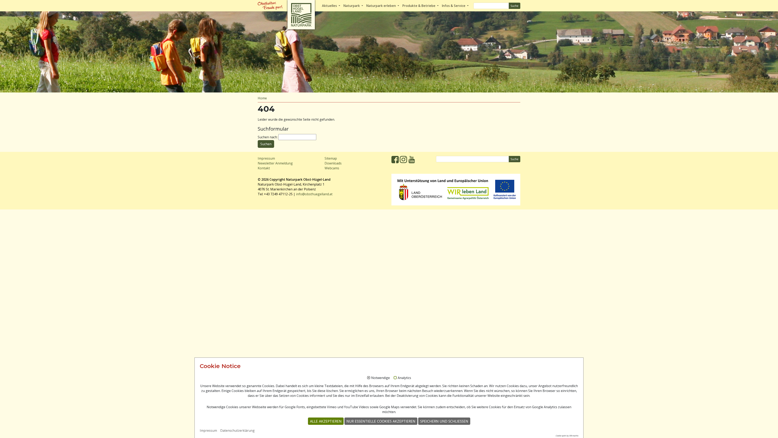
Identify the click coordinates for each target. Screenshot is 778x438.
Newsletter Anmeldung (275, 163)
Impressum (266, 158)
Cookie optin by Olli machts (567, 435)
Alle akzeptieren (326, 421)
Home (262, 98)
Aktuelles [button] (330, 5)
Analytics (404, 378)
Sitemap (331, 158)
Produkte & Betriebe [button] (419, 5)
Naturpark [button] (352, 5)
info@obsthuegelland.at (314, 194)
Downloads (333, 163)
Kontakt (264, 168)
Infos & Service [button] (454, 5)
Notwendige (380, 378)
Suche (514, 6)
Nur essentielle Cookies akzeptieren (380, 421)
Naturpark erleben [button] (381, 5)
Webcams (332, 168)
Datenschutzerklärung (237, 430)
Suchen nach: (268, 137)
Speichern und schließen (444, 421)
